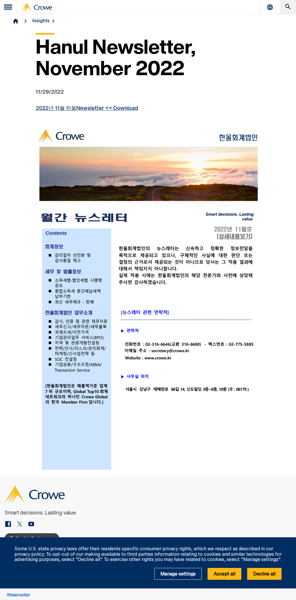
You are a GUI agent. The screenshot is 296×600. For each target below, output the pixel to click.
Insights (41, 20)
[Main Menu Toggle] (8, 7)
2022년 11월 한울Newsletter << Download (87, 108)
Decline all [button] (264, 573)
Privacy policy (18, 594)
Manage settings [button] (178, 573)
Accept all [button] (224, 573)
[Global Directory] (270, 7)
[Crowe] (36, 7)
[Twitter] (22, 525)
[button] (288, 540)
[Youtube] (31, 525)
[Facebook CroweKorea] (10, 525)
